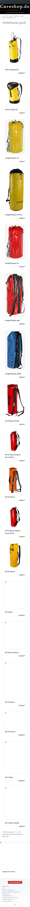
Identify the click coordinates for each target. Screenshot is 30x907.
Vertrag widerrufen (15, 882)
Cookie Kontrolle (7, 901)
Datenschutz (6, 894)
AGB (3, 888)
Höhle (10, 16)
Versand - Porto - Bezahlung (10, 897)
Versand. (16, 832)
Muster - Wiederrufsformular (10, 892)
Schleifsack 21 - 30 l (11, 17)
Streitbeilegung (6, 895)
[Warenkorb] (21, 2)
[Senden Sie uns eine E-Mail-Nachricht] (15, 905)
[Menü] (29, 2)
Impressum (5, 886)
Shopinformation (7, 899)
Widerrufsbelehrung (8, 890)
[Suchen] (26, 2)
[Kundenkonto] (19, 2)
